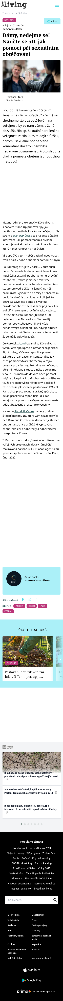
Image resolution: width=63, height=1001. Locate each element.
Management (38, 915)
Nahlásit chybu (15, 958)
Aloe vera (16, 878)
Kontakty (36, 930)
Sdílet (50, 22)
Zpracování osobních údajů (41, 937)
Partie (16, 858)
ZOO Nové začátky (22, 863)
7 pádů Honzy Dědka (24, 868)
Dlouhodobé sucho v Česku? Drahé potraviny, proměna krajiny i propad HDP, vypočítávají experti (31, 775)
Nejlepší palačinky (21, 888)
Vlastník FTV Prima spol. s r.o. (17, 951)
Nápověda (36, 944)
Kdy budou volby (41, 858)
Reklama (12, 925)
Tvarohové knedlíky (44, 883)
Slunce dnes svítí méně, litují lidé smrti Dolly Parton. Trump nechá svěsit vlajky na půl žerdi (29, 791)
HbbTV (11, 930)
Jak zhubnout (19, 848)
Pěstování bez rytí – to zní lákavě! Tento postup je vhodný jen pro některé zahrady (24, 674)
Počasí (26, 858)
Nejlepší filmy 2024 (40, 848)
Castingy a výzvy (39, 925)
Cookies (11, 944)
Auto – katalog (43, 863)
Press (34, 920)
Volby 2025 (44, 868)
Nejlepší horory (15, 853)
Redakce (36, 949)
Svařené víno (16, 873)
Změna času (49, 853)
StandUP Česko (22, 235)
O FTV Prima (13, 915)
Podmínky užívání (16, 935)
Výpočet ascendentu (19, 883)
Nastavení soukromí (41, 958)
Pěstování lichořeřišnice (38, 878)
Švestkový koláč (43, 888)
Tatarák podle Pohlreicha (40, 873)
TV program (33, 853)
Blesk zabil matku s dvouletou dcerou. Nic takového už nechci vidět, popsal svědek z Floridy (30, 807)
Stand (22, 343)
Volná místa (13, 920)
